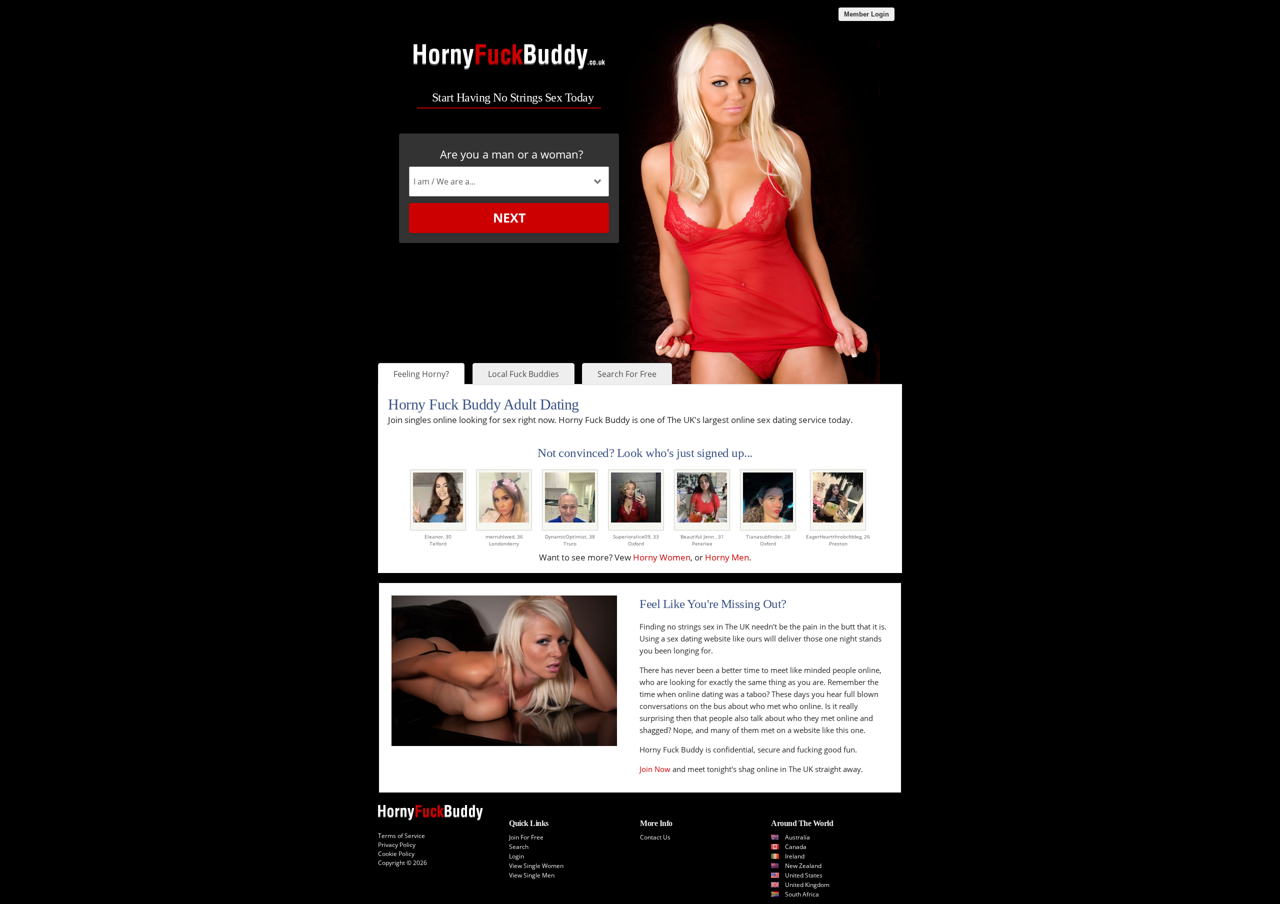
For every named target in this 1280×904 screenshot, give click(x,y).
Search (518, 846)
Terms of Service (401, 836)
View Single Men (531, 875)
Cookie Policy (396, 854)
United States (803, 875)
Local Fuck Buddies (523, 374)
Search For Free (627, 374)
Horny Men (727, 557)
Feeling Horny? (421, 374)
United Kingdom (807, 884)
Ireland (794, 856)
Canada (795, 846)
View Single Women (536, 866)
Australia (797, 837)
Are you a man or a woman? (511, 154)
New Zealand (803, 866)
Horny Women (661, 557)
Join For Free (526, 837)
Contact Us (655, 837)
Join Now (655, 769)
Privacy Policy (397, 844)
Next (509, 217)
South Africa (802, 894)
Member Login (866, 14)
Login (516, 856)
